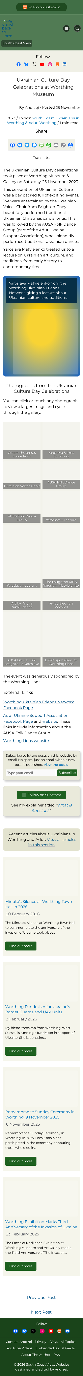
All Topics (68, 1342)
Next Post (41, 1312)
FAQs (53, 1342)
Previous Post (41, 1297)
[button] (77, 28)
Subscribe (67, 772)
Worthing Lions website (26, 740)
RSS (56, 1355)
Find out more (20, 946)
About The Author (35, 1355)
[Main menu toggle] (66, 28)
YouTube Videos (19, 1348)
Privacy (40, 1342)
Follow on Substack (44, 7)
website (49, 721)
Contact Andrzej (19, 1342)
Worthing (47, 123)
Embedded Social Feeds (55, 1348)
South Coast (43, 118)
